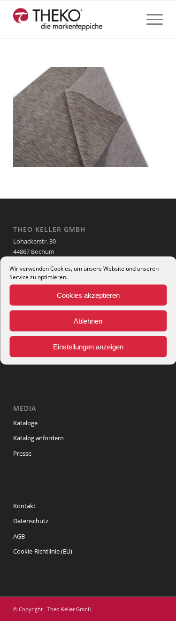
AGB (19, 536)
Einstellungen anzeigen (88, 346)
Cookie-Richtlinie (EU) (42, 551)
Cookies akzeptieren (88, 295)
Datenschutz (30, 521)
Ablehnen (88, 321)
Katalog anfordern (38, 438)
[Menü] (150, 19)
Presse (22, 453)
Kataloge (25, 423)
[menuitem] (150, 19)
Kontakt (24, 506)
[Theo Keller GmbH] (73, 19)
